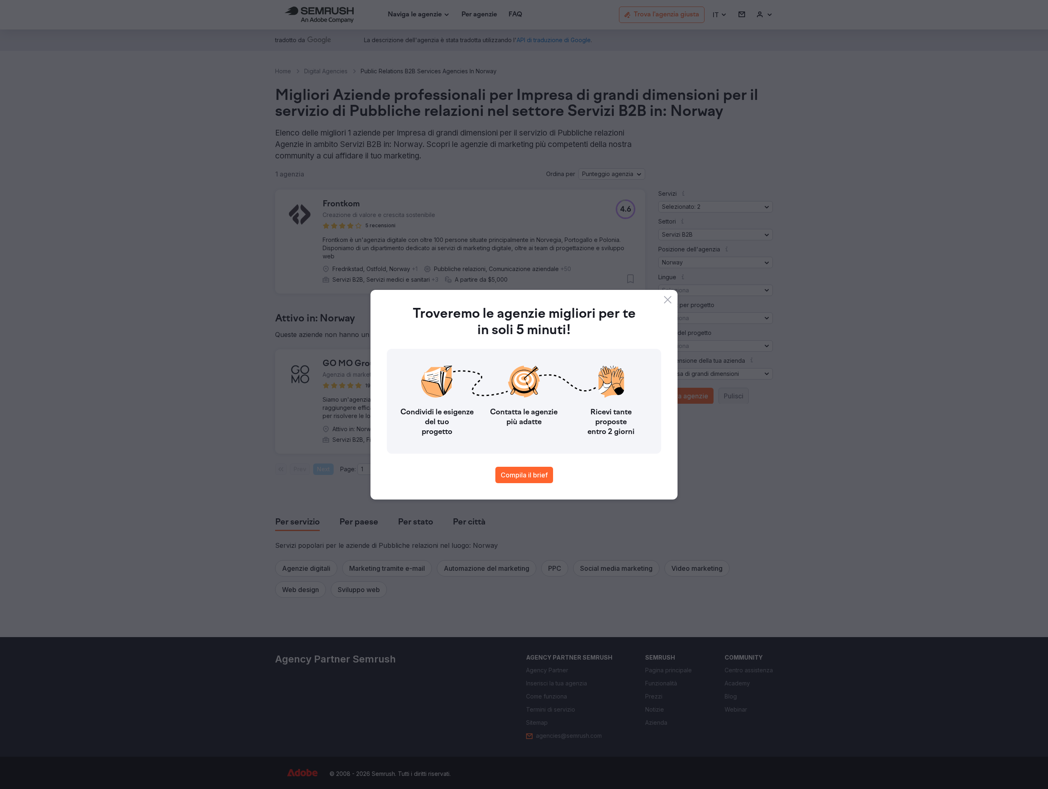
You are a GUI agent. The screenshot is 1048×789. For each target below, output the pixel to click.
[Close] (668, 300)
